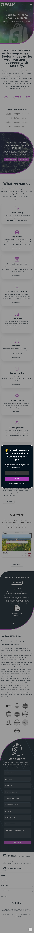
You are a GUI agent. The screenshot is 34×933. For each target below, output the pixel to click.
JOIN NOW (17, 478)
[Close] (31, 447)
